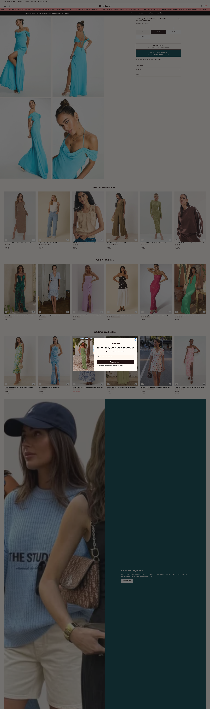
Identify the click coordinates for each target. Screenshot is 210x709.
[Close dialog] (135, 339)
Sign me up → (115, 362)
